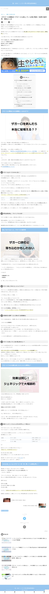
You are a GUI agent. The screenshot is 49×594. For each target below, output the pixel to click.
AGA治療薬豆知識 (5, 510)
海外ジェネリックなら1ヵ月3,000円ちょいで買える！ (24, 102)
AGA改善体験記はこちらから (8, 166)
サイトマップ (8, 590)
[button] (47, 8)
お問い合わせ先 (24, 590)
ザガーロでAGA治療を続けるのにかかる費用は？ (24, 98)
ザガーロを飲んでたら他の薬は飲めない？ (24, 95)
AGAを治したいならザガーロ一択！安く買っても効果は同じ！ (24, 105)
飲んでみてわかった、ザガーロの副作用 (23, 87)
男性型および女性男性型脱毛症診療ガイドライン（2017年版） (24, 151)
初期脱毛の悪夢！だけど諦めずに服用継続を (24, 93)
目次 (24, 77)
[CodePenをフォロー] (24, 526)
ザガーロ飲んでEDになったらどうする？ (24, 90)
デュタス (21, 457)
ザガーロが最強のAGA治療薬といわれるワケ (24, 81)
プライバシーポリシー (40, 590)
